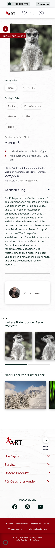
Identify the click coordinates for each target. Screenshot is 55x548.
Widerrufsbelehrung (38, 529)
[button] (5, 542)
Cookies (9, 523)
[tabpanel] (18, 346)
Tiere (11, 87)
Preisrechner (43, 4)
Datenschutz (22, 523)
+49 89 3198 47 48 (20, 4)
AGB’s (46, 523)
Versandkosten (15, 529)
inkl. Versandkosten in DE (26, 180)
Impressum (36, 523)
